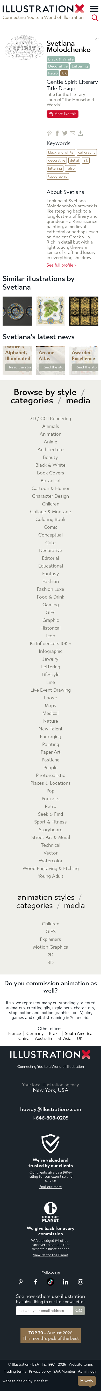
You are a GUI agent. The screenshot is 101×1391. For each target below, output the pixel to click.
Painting (50, 744)
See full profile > (62, 265)
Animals (50, 426)
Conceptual (50, 535)
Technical (50, 845)
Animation (50, 434)
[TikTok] (50, 1284)
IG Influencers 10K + (50, 643)
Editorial (50, 558)
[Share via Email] (72, 133)
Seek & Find (50, 814)
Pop (50, 791)
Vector (50, 853)
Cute (50, 543)
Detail (74, 160)
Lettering (80, 66)
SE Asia (64, 1038)
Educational (50, 566)
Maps (50, 705)
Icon (50, 636)
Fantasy (50, 574)
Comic (50, 527)
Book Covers (50, 473)
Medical (50, 713)
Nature (50, 721)
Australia (43, 1038)
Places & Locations (51, 783)
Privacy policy (40, 1371)
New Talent (51, 729)
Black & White (61, 59)
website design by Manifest (25, 1381)
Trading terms (15, 1371)
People (50, 767)
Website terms (81, 1364)
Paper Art (51, 752)
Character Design (50, 496)
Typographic (57, 176)
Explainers (50, 939)
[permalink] (27, 371)
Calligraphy (86, 152)
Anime (50, 442)
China (24, 1038)
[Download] (80, 133)
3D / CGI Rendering (50, 418)
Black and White (61, 152)
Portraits (51, 799)
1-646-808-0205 (50, 1118)
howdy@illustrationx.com (50, 1109)
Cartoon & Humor (51, 488)
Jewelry (50, 659)
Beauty (50, 457)
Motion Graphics (50, 947)
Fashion (50, 581)
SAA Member (64, 1371)
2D (50, 955)
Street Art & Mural (50, 837)
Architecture (51, 449)
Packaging (50, 736)
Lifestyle (51, 674)
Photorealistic (50, 775)
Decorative (58, 66)
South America (78, 1033)
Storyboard (50, 830)
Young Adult (50, 876)
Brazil (54, 1033)
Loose (50, 698)
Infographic (50, 651)
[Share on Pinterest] (49, 133)
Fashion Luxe (50, 589)
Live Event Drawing (51, 690)
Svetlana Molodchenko (69, 46)
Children (50, 504)
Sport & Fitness (50, 822)
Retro (53, 73)
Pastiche (51, 760)
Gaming (50, 605)
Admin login (87, 1371)
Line (50, 682)
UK (80, 1038)
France (14, 1033)
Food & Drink (50, 597)
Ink (85, 160)
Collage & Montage (50, 512)
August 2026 (50, 1332)
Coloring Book (50, 519)
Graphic (50, 620)
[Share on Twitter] (65, 133)
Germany (35, 1033)
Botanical (50, 480)
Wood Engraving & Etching (51, 868)
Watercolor (50, 861)
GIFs (50, 612)
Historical (50, 628)
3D (51, 962)
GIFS (51, 931)
